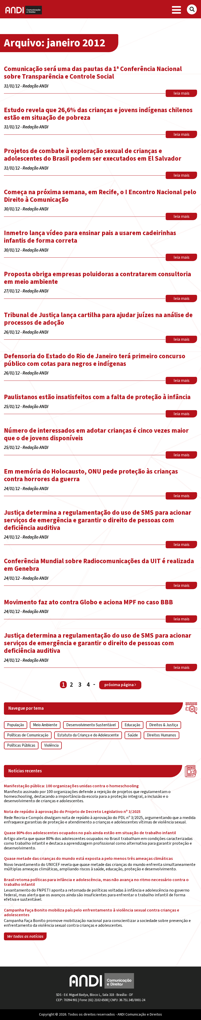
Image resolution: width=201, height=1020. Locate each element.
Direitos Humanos (161, 735)
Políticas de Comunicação (27, 735)
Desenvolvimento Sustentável (91, 725)
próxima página (119, 685)
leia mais (181, 93)
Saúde (133, 735)
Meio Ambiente (45, 725)
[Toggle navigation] (176, 10)
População (15, 725)
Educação (132, 725)
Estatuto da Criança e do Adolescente (88, 735)
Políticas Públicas (21, 745)
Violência (51, 745)
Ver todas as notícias (25, 936)
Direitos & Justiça (163, 725)
